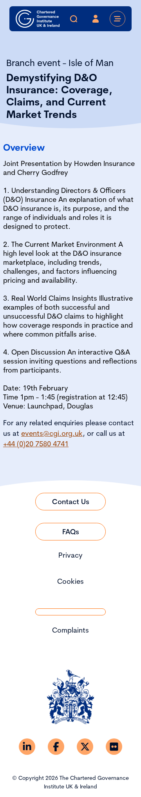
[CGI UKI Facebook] (56, 746)
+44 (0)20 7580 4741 (36, 443)
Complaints (70, 630)
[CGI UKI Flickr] (114, 746)
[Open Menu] (117, 19)
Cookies (70, 581)
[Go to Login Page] (95, 19)
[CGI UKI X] (85, 746)
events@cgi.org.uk (52, 433)
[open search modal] (73, 19)
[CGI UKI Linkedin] (27, 746)
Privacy (70, 555)
